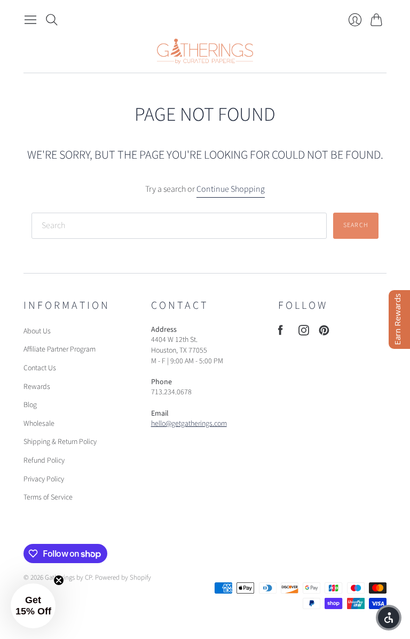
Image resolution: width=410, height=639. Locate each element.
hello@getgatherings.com (189, 423)
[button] (33, 605)
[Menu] (30, 20)
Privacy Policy (43, 479)
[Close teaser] (58, 580)
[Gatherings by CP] (205, 51)
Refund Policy (44, 460)
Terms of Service (48, 497)
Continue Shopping (230, 189)
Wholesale (38, 423)
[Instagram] (303, 333)
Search (355, 225)
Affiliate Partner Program (59, 349)
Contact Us (39, 368)
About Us (37, 331)
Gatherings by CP (68, 577)
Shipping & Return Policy (60, 442)
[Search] (52, 20)
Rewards (36, 386)
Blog (30, 405)
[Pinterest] (324, 333)
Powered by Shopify (123, 577)
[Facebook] (280, 333)
